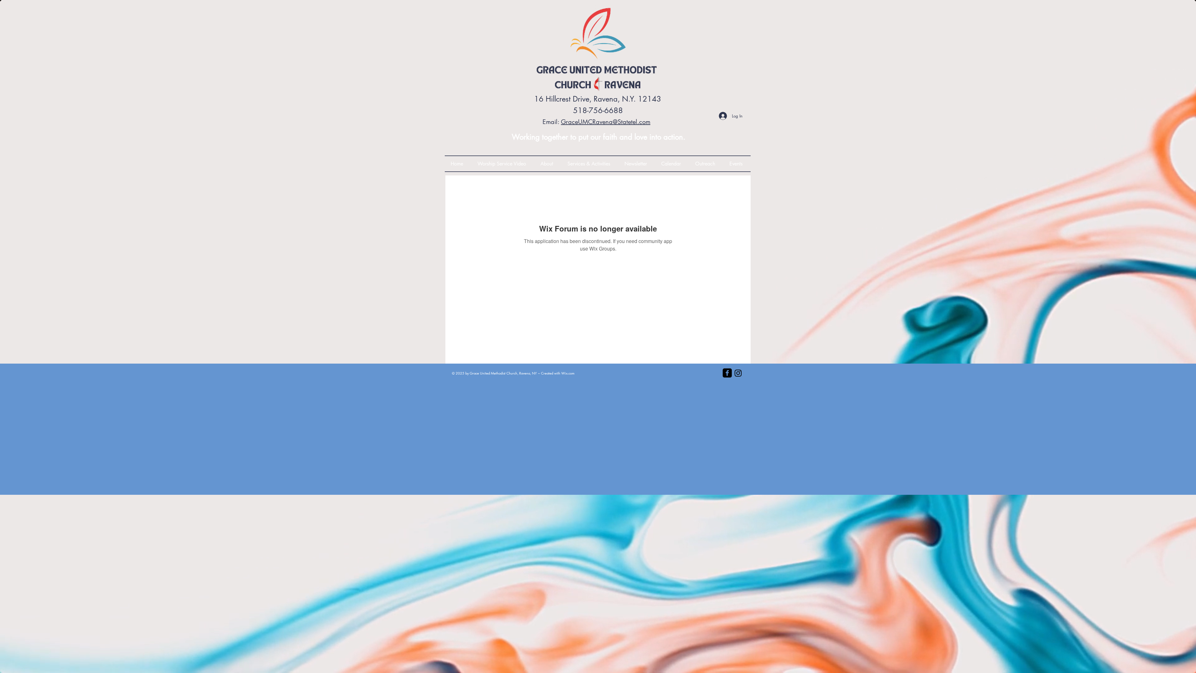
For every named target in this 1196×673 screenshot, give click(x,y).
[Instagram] (738, 373)
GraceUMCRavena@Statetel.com (605, 122)
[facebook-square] (727, 373)
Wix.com (567, 373)
